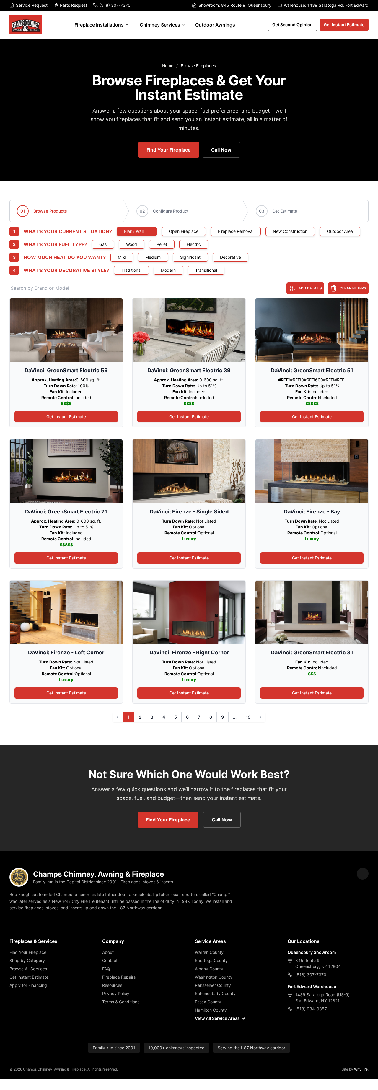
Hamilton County (211, 1009)
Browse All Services (28, 968)
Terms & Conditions (120, 1001)
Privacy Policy (115, 993)
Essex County (208, 1001)
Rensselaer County (213, 985)
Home (167, 65)
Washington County (213, 976)
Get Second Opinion (292, 24)
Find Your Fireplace (168, 150)
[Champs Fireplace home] (25, 25)
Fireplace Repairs (119, 976)
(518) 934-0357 (311, 1008)
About (108, 952)
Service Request (32, 5)
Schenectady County (215, 993)
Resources (112, 985)
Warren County (209, 952)
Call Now (221, 150)
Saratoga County (211, 960)
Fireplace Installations (99, 25)
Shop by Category (27, 960)
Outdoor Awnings (215, 25)
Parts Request (73, 5)
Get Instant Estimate (344, 24)
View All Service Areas (217, 1018)
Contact (110, 960)
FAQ (106, 968)
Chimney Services (160, 25)
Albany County (209, 968)
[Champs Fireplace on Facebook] (363, 874)
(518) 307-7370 (115, 5)
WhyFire (361, 1069)
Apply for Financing (28, 985)
